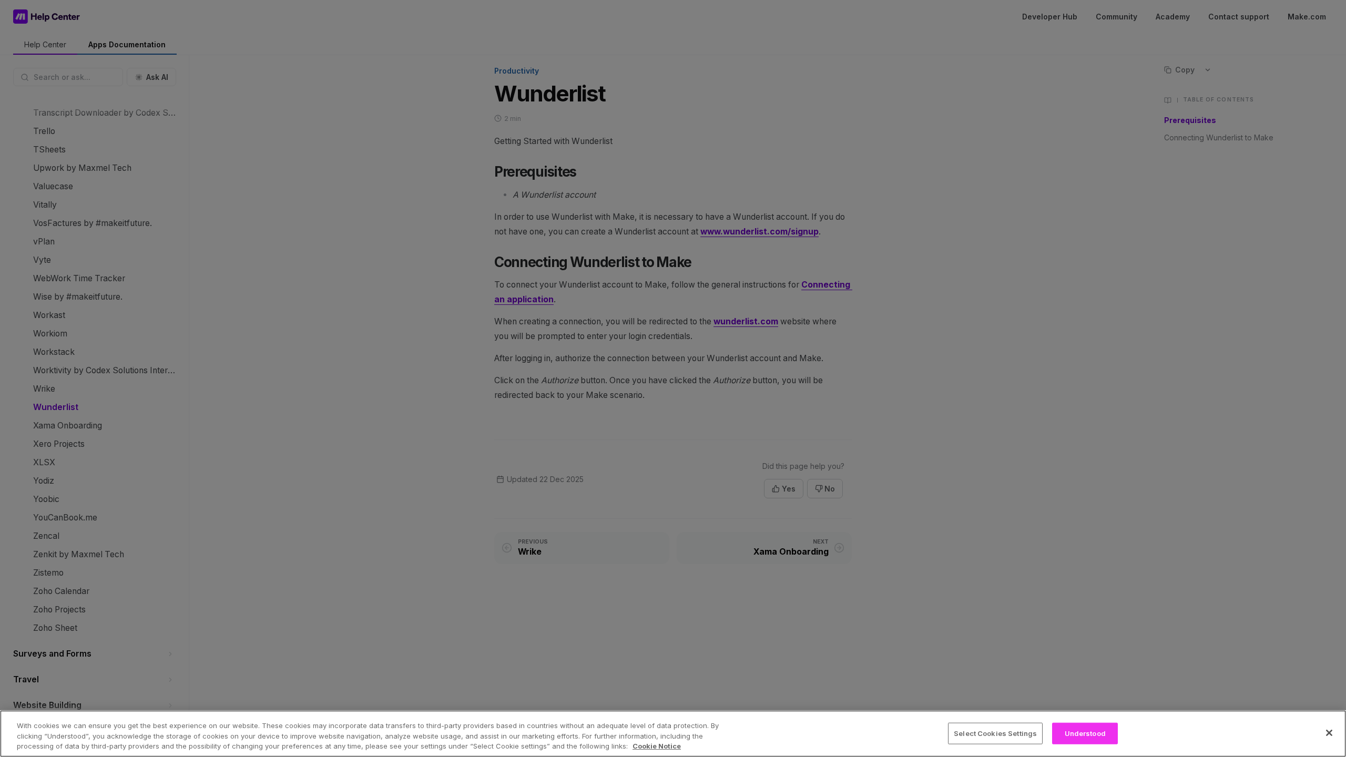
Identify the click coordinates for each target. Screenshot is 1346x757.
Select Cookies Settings (995, 733)
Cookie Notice (657, 746)
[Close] (1329, 732)
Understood (1085, 733)
